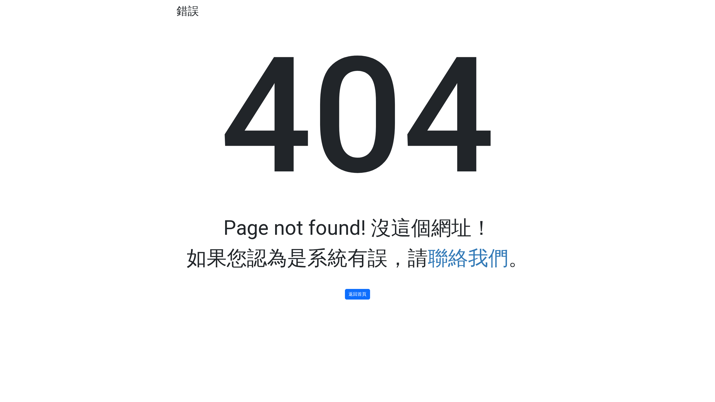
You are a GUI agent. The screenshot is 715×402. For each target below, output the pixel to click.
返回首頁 (357, 294)
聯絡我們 (468, 258)
